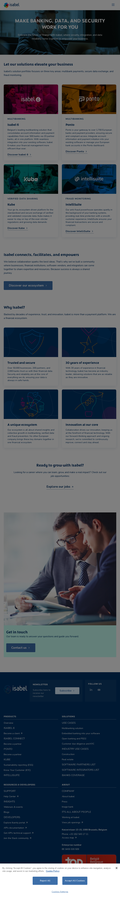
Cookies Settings (60, 891)
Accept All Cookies (75, 880)
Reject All (45, 880)
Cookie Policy (52, 871)
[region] (60, 881)
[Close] (116, 868)
